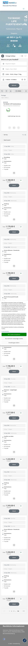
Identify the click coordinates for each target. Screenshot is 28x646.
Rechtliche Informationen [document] (13, 626)
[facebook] (4, 639)
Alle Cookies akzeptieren (14, 334)
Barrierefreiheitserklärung (9, 633)
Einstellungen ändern (14, 342)
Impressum (5, 630)
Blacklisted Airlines (16, 631)
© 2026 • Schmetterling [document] (14, 643)
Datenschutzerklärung (14, 630)
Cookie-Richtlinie (5, 331)
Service (9, 631)
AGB (23, 631)
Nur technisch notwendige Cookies (14, 338)
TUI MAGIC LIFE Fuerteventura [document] (14, 21)
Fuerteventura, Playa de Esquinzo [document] (14, 31)
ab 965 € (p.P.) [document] (14, 37)
